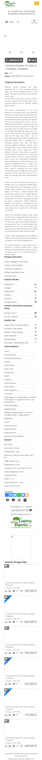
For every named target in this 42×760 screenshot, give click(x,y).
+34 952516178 (16, 11)
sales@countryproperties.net (22, 14)
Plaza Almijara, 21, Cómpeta (21, 506)
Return (34, 22)
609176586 (30, 11)
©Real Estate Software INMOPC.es (21, 759)
